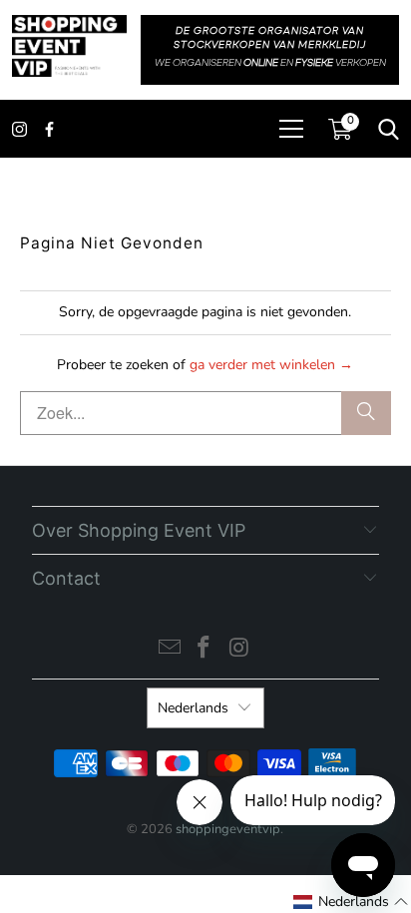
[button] (351, 902)
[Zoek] (366, 413)
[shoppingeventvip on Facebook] (204, 650)
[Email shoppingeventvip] (170, 650)
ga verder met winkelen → (271, 364)
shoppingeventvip (228, 829)
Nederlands (193, 707)
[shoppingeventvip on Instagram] (239, 650)
